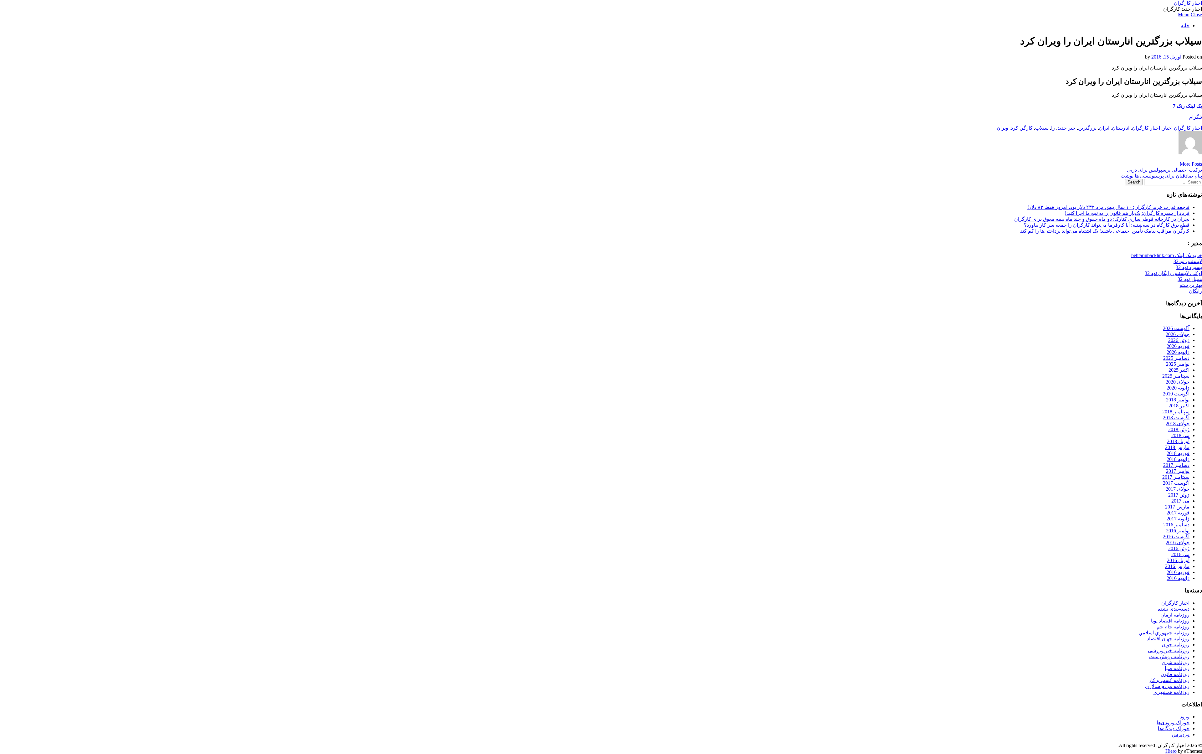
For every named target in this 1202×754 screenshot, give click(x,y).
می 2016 (1180, 554)
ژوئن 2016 (1178, 548)
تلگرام (1195, 117)
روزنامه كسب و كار (1169, 680)
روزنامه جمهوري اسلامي (1163, 632)
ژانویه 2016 (1178, 578)
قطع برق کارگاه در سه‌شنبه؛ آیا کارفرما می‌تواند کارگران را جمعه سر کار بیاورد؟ (1106, 225)
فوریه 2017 (1178, 512)
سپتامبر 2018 (1175, 411)
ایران (1104, 128)
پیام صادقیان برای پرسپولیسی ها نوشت (1161, 175)
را (1053, 128)
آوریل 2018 (1178, 441)
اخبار (1168, 128)
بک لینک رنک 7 (1187, 106)
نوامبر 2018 (1177, 399)
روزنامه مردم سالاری (1167, 686)
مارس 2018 (1177, 447)
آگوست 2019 (1176, 393)
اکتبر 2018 (1179, 405)
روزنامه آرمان (1174, 614)
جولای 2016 (1177, 542)
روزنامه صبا (1177, 668)
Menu (1183, 14)
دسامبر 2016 (1176, 524)
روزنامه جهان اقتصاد (1168, 638)
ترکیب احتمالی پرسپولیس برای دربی (1164, 170)
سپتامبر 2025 (1175, 376)
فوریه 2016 (1178, 572)
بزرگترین (1087, 128)
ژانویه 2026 (1178, 352)
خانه (1185, 25)
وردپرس (1180, 734)
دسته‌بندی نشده (1173, 609)
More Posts (1191, 164)
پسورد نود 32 (1189, 267)
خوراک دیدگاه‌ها (1173, 728)
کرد (1014, 128)
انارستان (1120, 128)
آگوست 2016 (1176, 536)
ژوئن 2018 (1178, 429)
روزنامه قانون (1175, 674)
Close (1196, 14)
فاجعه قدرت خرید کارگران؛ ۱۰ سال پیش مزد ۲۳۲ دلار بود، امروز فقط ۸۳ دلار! (1108, 207)
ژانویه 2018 (1178, 459)
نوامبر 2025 (1177, 364)
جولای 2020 (1177, 382)
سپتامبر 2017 (1175, 477)
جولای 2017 (1177, 489)
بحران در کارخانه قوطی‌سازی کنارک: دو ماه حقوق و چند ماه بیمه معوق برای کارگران (1101, 219)
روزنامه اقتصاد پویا (1170, 620)
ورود (1184, 716)
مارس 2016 (1177, 566)
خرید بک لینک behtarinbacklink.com (1166, 255)
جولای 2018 (1177, 423)
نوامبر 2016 (1177, 530)
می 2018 (1180, 435)
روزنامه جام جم (1173, 626)
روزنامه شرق (1175, 662)
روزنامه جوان (1175, 644)
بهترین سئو (1191, 285)
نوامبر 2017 (1177, 471)
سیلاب (1042, 128)
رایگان (1195, 291)
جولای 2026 (1177, 334)
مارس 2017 (1177, 506)
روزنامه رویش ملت (1169, 656)
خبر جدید (1066, 128)
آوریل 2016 (1178, 560)
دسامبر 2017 (1176, 465)
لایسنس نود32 (1188, 261)
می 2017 (1180, 501)
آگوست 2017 (1176, 483)
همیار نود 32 (1190, 279)
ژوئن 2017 (1178, 495)
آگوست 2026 (1176, 328)
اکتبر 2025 (1179, 370)
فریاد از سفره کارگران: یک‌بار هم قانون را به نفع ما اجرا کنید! (1127, 213)
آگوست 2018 (1176, 417)
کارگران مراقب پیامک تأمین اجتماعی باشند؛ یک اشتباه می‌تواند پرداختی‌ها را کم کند (1104, 231)
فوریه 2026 (1178, 346)
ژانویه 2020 (1178, 387)
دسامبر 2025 (1176, 358)
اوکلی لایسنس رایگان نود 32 (1173, 273)
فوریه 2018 (1178, 453)
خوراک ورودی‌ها (1173, 722)
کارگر (1027, 128)
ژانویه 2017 (1178, 518)
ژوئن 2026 (1178, 340)
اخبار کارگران (1188, 3)
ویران (1002, 128)
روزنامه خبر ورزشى (1168, 650)
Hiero (1171, 751)
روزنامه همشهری (1171, 692)
